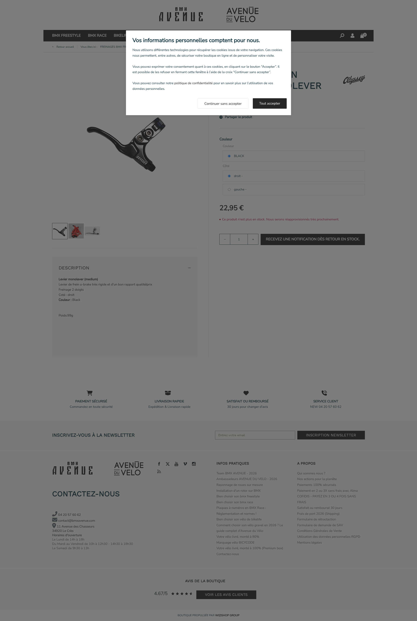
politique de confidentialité (193, 83)
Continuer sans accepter (223, 103)
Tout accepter (269, 103)
